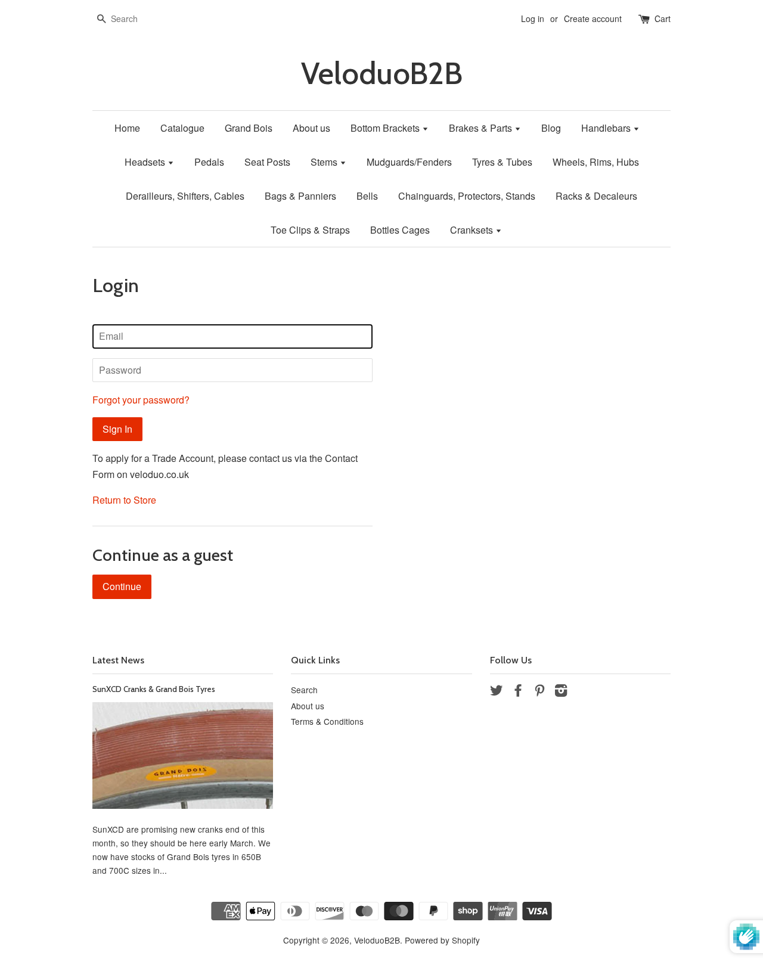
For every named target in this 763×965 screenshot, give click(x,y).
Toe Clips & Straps (310, 230)
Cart (663, 18)
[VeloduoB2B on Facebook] (518, 692)
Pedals (209, 162)
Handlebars (607, 128)
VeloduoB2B (382, 73)
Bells (367, 196)
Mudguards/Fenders (409, 162)
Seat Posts (267, 162)
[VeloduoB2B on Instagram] (560, 692)
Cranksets (472, 230)
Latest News (118, 660)
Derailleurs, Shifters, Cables (185, 196)
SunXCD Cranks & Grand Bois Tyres (153, 689)
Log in (532, 18)
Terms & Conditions (327, 721)
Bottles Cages (400, 230)
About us (311, 128)
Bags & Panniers (300, 196)
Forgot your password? (141, 400)
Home (127, 128)
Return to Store (124, 500)
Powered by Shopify (442, 940)
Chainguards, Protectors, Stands (466, 196)
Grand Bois (248, 128)
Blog (551, 128)
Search (304, 690)
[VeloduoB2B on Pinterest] (539, 692)
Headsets (146, 162)
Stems (325, 162)
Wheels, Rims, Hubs (596, 162)
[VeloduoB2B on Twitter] (496, 692)
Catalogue (182, 128)
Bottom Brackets (386, 128)
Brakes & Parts (481, 128)
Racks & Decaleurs (596, 196)
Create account (593, 18)
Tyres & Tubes (502, 162)
